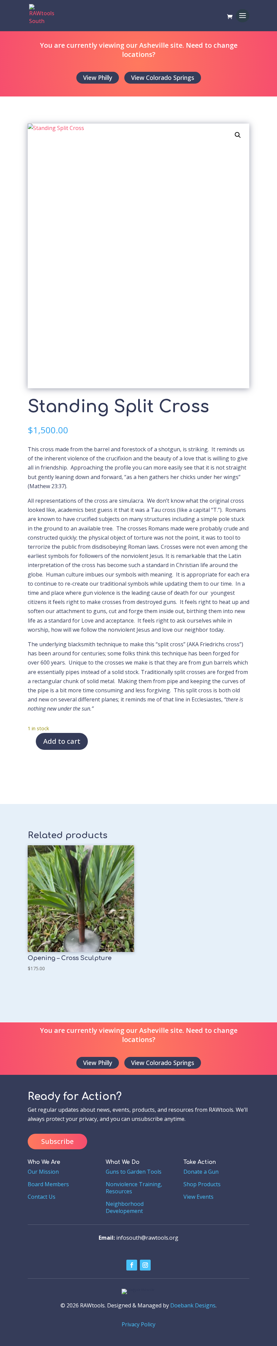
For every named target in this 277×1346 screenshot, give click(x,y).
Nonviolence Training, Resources (134, 1187)
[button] (238, 135)
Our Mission (43, 1171)
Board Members (48, 1184)
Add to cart (61, 741)
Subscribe (57, 1141)
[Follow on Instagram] (145, 1265)
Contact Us (41, 1196)
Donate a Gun (201, 1171)
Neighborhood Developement (125, 1207)
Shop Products (202, 1184)
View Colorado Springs (162, 77)
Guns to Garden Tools (133, 1171)
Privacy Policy (138, 1324)
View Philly (97, 77)
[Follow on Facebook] (131, 1265)
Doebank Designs (193, 1305)
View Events (198, 1196)
